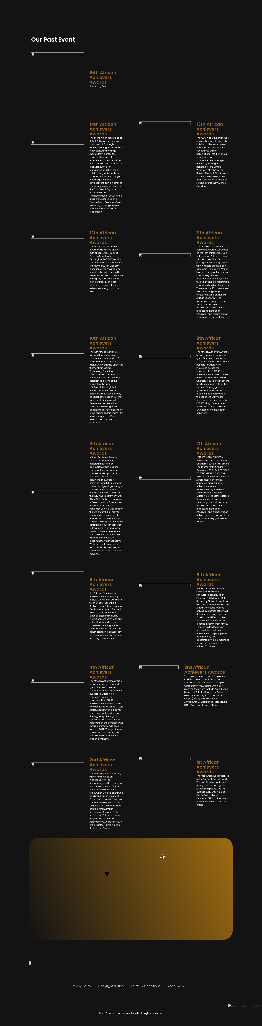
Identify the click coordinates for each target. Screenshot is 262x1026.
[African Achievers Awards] (37, 19)
